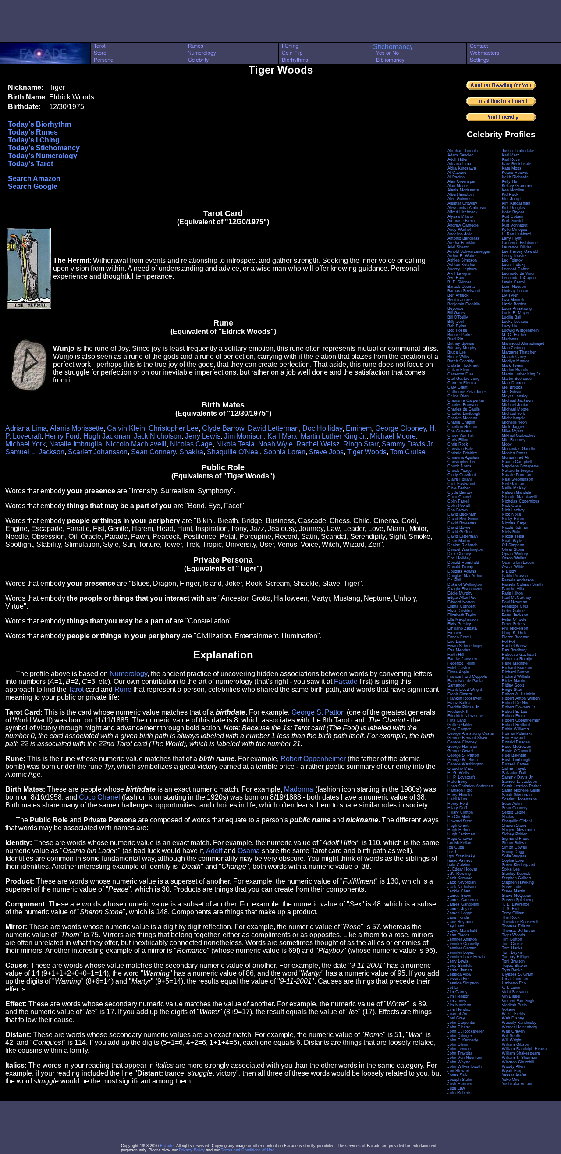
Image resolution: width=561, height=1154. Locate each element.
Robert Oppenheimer (313, 758)
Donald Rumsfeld (463, 562)
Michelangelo (513, 418)
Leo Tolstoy (512, 260)
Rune (122, 689)
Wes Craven (513, 1031)
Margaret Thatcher (519, 352)
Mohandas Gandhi (518, 448)
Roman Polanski (517, 733)
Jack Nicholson (157, 436)
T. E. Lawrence (515, 904)
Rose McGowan (516, 746)
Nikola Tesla (235, 444)
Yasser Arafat (514, 1075)
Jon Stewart (458, 1071)
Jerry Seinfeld (459, 965)
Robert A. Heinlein (518, 694)
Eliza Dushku (459, 611)
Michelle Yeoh (514, 422)
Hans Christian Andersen (470, 786)
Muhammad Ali (515, 457)
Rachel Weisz (318, 444)
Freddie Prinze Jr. (463, 707)
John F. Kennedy (462, 1040)
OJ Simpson (513, 545)
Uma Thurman (515, 979)
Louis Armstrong (517, 308)
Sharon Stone (514, 825)
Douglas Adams (461, 571)
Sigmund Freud (515, 838)
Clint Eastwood (461, 483)
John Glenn (457, 1044)
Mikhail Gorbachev (519, 435)
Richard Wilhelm (517, 676)
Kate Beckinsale (516, 164)
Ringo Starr (360, 444)
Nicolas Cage (191, 444)
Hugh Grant (458, 825)
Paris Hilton (512, 593)
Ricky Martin (513, 681)
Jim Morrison (244, 436)
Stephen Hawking (518, 882)
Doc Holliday (322, 428)
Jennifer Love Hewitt (466, 957)
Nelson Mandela (516, 492)
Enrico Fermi (459, 637)
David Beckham (461, 514)
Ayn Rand (456, 278)
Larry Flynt (512, 238)
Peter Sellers (513, 624)
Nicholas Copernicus (521, 501)
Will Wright (512, 1040)
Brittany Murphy (461, 348)
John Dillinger (459, 1036)
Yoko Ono (510, 1079)
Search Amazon (34, 178)
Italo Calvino (458, 865)
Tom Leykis (512, 952)
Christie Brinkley (462, 453)
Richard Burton (515, 672)
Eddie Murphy (459, 593)
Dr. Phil (454, 580)
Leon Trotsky (514, 264)
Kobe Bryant (513, 212)
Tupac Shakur (514, 965)
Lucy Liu (509, 326)
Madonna (298, 789)
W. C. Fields (513, 1014)
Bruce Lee (456, 352)
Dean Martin (458, 540)
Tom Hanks (512, 948)
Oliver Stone (513, 549)
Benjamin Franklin (463, 304)
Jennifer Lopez (460, 952)
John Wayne (458, 1062)
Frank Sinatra (459, 694)
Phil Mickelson (515, 628)
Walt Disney (513, 1018)
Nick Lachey (513, 510)
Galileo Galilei (459, 724)
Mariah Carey (514, 356)
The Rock (511, 917)
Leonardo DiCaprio (519, 278)
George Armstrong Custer (470, 733)
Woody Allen (513, 1066)
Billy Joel (455, 321)
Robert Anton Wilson (521, 698)
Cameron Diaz (460, 374)
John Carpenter (461, 1022)
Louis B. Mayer (515, 313)
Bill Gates (456, 313)
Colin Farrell (458, 501)
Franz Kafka (458, 703)
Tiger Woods (367, 452)
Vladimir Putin (514, 1005)
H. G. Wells (458, 773)
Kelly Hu (509, 181)
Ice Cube (455, 847)
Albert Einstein (460, 194)
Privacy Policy (192, 1150)
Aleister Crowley (462, 203)
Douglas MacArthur (465, 575)
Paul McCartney (516, 597)
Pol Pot (508, 641)
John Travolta (459, 1053)
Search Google (32, 186)
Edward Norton (461, 602)
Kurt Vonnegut (515, 225)
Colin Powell (458, 505)
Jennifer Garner (461, 948)
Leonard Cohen (515, 269)
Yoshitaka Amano (517, 1084)
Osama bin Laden (518, 562)
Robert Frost (513, 716)
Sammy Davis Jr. (408, 444)
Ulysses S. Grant (517, 974)
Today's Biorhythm (39, 124)
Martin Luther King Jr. (333, 436)
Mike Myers (512, 431)
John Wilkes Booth (464, 1066)
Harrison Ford (459, 790)
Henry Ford (62, 436)
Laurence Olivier (516, 247)
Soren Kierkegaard (518, 865)
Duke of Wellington (464, 584)
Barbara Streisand (463, 291)
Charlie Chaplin (461, 422)
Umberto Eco (514, 983)
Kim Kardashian (516, 203)
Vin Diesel (511, 996)
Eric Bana (456, 641)
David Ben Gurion (463, 519)
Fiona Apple (458, 672)
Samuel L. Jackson (34, 452)
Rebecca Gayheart (519, 654)
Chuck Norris (459, 466)
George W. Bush (462, 760)
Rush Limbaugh (516, 760)
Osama (249, 850)
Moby (507, 444)
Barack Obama (461, 286)
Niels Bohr (511, 532)
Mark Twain (512, 365)
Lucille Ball (511, 317)
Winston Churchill (518, 1062)
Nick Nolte (511, 514)
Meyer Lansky (515, 396)
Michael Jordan (515, 405)
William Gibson (515, 1044)
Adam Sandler (460, 155)
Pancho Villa (513, 589)
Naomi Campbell (517, 462)
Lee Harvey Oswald (520, 251)
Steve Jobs (326, 452)
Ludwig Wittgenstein (520, 330)
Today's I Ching (34, 140)
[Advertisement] (280, 21)
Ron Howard (513, 738)
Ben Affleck (458, 295)
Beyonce (455, 308)
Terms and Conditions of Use (247, 1150)
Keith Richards (515, 177)
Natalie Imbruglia (75, 444)
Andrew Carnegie (463, 225)
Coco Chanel (99, 797)
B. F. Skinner (459, 282)
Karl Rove (511, 159)
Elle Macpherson (462, 619)
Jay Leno (455, 926)
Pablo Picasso (515, 575)
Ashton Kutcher (461, 264)
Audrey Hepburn (462, 269)
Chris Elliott (458, 440)
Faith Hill (455, 654)
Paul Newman (514, 602)
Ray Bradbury (514, 650)
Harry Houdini (459, 795)
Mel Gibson (512, 391)
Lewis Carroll (513, 282)
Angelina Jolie (459, 234)
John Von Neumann (465, 1057)
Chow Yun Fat (460, 435)
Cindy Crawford (461, 475)
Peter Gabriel (513, 611)
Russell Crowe (515, 764)
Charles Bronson (462, 405)
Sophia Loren (284, 452)
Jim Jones (456, 1000)
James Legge (459, 913)
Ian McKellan (459, 843)
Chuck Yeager (460, 470)
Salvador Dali (514, 773)
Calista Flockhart (463, 365)
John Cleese (458, 1027)
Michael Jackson (517, 400)
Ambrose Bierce (461, 221)
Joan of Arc (458, 1014)
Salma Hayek (514, 768)
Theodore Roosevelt (520, 922)
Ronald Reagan (516, 742)
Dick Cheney (459, 554)
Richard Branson (517, 667)
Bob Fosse (457, 330)
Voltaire (508, 1009)
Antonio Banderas (463, 238)
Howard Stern (459, 821)
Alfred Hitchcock (462, 212)
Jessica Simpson (463, 983)
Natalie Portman (516, 475)
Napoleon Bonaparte (520, 466)
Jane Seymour (460, 922)
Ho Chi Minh (458, 816)
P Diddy (509, 571)
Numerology (128, 673)
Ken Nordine (513, 190)
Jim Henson (458, 996)
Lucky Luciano (515, 321)
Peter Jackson (515, 615)
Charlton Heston (462, 427)
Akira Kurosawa (461, 168)
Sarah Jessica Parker (521, 786)
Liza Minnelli (513, 299)
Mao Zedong (513, 348)
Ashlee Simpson (462, 260)
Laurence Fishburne (520, 243)
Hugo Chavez (459, 838)
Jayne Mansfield (462, 930)
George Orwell (460, 751)
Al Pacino (456, 177)
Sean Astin (512, 803)
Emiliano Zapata (462, 628)
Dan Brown (457, 510)
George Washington (465, 764)
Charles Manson (462, 418)
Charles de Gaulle (463, 409)
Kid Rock (510, 194)
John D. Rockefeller (465, 1031)
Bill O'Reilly (457, 317)
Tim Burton (512, 939)
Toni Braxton (513, 961)
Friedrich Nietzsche (465, 716)
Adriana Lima (26, 428)
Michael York (25, 444)
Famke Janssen (462, 659)
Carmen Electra (461, 383)
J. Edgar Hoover (462, 869)
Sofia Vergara (514, 856)
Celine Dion (458, 396)
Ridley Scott (513, 685)
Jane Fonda (458, 917)
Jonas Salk (457, 1075)
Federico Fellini (461, 663)
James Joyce (459, 908)
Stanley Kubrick (516, 873)
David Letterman (273, 428)
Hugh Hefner (459, 830)
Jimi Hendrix (458, 1009)
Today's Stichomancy (44, 148)
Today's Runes (33, 132)
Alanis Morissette (76, 428)
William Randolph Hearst (524, 1049)
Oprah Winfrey (515, 554)
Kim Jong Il (512, 199)
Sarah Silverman (517, 795)
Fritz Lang (456, 720)
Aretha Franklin (461, 243)
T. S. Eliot (511, 908)
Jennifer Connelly (463, 944)
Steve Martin (513, 891)
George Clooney (400, 428)
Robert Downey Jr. (519, 707)
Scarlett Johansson (98, 452)
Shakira (191, 452)
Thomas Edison (516, 926)
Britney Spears (460, 343)
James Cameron (462, 900)
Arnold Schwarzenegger (468, 251)
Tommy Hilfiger (515, 957)
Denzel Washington (465, 549)
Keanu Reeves (515, 172)
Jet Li (452, 987)
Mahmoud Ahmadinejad (523, 343)
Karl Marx (282, 436)
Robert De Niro (515, 703)
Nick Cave (511, 505)
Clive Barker (458, 488)
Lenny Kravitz (514, 256)
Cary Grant (457, 387)
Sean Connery (153, 452)
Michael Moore (393, 436)
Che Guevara (459, 431)
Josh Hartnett (459, 1084)
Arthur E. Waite (461, 256)
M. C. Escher (514, 335)
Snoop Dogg (513, 852)
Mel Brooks (512, 387)
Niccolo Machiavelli (136, 444)
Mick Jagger (513, 427)
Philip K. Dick (514, 632)
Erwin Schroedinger (465, 646)
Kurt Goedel (512, 221)
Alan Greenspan (461, 181)
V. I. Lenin (511, 987)
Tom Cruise (408, 452)
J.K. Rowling (459, 873)
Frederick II (458, 711)
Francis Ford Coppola (467, 676)
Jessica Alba (459, 974)
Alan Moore (457, 186)
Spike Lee (511, 869)
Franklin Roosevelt (464, 698)
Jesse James (459, 970)
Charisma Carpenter (465, 400)
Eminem (359, 428)
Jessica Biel (458, 979)
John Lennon (459, 1049)
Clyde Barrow (223, 428)
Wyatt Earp (512, 1071)
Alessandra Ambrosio (466, 207)
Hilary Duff (457, 808)
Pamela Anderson (518, 580)
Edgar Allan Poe (461, 597)
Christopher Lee (174, 428)
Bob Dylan (456, 326)
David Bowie (458, 527)
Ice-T (452, 852)
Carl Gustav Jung (463, 378)
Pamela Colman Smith (522, 584)
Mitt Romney (513, 440)
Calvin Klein (126, 428)
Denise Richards (462, 545)
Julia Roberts (459, 1092)
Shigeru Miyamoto (518, 830)
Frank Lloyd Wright (464, 689)
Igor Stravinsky (461, 856)
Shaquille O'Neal (233, 452)
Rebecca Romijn (517, 659)
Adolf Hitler (457, 159)
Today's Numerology (42, 155)
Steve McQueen (516, 895)
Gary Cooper (459, 729)
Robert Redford (516, 724)
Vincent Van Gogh (518, 1000)
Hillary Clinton (460, 812)
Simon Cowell (514, 847)
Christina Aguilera (463, 457)
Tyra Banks (512, 970)
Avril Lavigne (459, 273)
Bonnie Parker (460, 335)
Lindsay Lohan (515, 291)
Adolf (214, 850)
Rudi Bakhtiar (514, 755)
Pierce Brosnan (515, 637)
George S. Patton (318, 712)
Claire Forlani (459, 479)
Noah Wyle (275, 444)
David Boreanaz (461, 523)
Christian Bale (460, 448)
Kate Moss (512, 168)
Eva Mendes (458, 650)
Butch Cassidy (460, 361)
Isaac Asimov (459, 860)
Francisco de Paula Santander (465, 683)
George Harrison (462, 746)
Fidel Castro (458, 667)
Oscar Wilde (513, 567)
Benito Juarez (459, 299)
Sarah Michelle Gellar (521, 790)
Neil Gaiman (513, 483)
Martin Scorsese (517, 378)
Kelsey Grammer (517, 186)
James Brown (459, 895)
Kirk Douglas (513, 207)
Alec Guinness (460, 199)
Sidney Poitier (514, 834)
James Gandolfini (463, 904)
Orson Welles (514, 558)
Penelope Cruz (515, 606)
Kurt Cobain (512, 216)
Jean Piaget (458, 935)
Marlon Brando (515, 370)
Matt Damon (513, 383)
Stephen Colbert (516, 878)
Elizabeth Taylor (461, 615)
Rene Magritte (515, 663)
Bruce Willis (458, 356)
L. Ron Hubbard (516, 234)
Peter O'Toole (514, 619)
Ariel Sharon (458, 247)
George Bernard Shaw (467, 738)
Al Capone (456, 172)
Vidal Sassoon (515, 992)
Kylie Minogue (514, 229)
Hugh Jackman (106, 436)
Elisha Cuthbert (461, 606)
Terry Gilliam (513, 913)
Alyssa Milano (460, 216)
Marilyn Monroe (516, 361)
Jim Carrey (457, 992)
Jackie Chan (458, 891)
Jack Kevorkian (461, 882)
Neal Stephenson (517, 479)
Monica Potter (514, 453)
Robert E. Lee (514, 711)
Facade (346, 681)
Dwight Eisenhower (465, 589)
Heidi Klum (457, 799)
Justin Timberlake (518, 151)
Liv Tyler (510, 295)
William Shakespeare (521, 1053)
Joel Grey (456, 1018)
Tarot (76, 689)
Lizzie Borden (514, 304)
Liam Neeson (514, 286)
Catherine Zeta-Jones (467, 391)
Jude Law (456, 1088)
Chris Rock (457, 444)
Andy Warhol (459, 229)
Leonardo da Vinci (518, 273)
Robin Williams (515, 729)
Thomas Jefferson (518, 930)
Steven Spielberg (517, 900)
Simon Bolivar (514, 843)
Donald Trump (460, 567)
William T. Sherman (519, 1057)
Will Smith (511, 1036)
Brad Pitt (455, 339)
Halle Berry (457, 781)
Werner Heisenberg (519, 1027)
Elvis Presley (459, 624)
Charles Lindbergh (463, 413)
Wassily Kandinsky (519, 1022)
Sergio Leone (513, 812)
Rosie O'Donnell (516, 751)
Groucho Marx (460, 768)
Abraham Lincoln (462, 151)
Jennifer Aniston (462, 939)
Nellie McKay (514, 488)
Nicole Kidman (515, 527)
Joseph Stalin (459, 1079)
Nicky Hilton (513, 519)
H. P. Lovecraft (461, 777)
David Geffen (459, 532)
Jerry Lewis (202, 436)
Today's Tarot (30, 163)
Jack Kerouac (459, 878)
